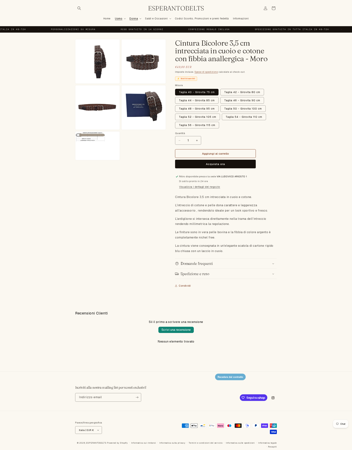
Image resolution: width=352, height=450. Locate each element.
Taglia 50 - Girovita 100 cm (243, 108)
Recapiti (272, 446)
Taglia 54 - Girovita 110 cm (244, 116)
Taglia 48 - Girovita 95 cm (197, 108)
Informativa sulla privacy (172, 443)
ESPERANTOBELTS (96, 443)
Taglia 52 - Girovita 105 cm (197, 116)
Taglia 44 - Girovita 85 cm (197, 100)
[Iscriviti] (137, 397)
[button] (79, 8)
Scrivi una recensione (176, 330)
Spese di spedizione (206, 72)
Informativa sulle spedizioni (240, 443)
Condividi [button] (185, 285)
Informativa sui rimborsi (143, 443)
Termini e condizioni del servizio (205, 443)
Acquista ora (215, 164)
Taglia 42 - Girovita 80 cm (242, 92)
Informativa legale (267, 443)
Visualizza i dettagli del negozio (199, 186)
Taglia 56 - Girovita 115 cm (197, 125)
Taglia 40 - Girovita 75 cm (197, 92)
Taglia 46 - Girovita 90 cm (242, 100)
